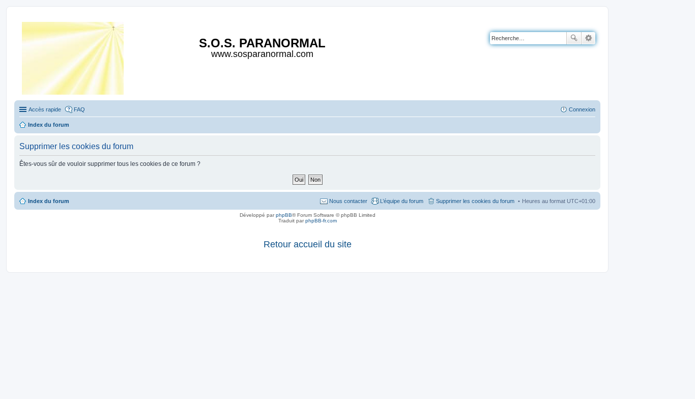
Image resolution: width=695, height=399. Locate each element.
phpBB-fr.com (321, 220)
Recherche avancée (588, 38)
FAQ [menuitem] (79, 109)
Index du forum (48, 201)
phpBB (284, 215)
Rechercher (574, 38)
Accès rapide (44, 109)
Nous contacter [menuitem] (348, 201)
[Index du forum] (73, 56)
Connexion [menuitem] (582, 109)
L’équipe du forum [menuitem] (401, 201)
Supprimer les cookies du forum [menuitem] (475, 201)
